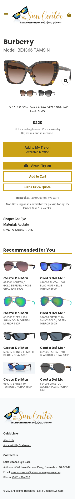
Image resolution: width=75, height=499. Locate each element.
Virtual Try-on (40, 166)
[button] (6, 15)
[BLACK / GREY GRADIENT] (46, 94)
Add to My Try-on (37, 150)
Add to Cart (37, 177)
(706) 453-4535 (21, 477)
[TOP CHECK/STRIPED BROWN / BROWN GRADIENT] (28, 94)
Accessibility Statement (17, 445)
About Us (8, 440)
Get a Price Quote (37, 187)
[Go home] (37, 15)
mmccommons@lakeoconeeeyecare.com (35, 472)
